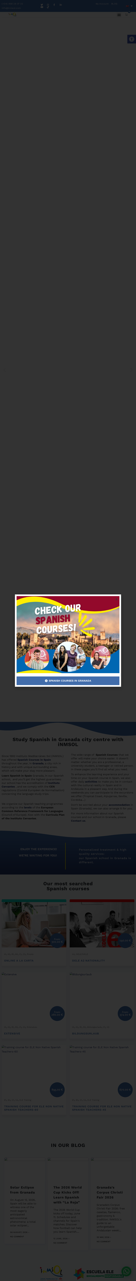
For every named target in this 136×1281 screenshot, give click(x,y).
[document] (68, 640)
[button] (116, 599)
